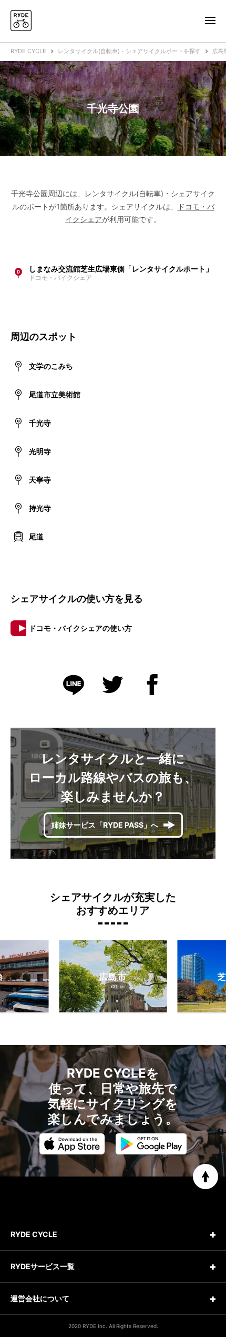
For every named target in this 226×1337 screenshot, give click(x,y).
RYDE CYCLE (28, 51)
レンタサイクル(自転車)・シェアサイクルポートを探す (129, 51)
